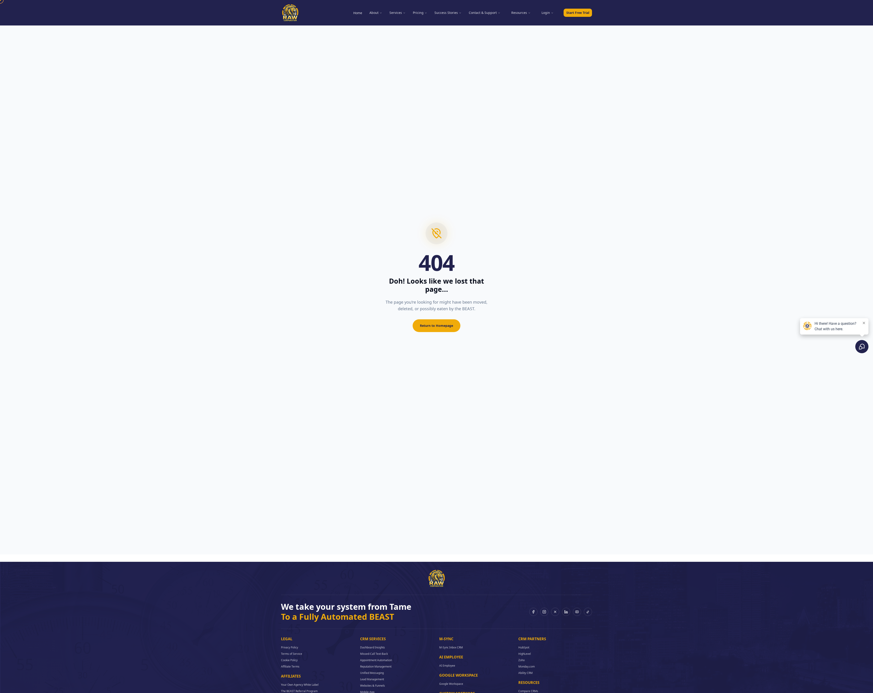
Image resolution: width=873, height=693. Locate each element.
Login (546, 12)
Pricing (418, 12)
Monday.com (526, 666)
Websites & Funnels (372, 686)
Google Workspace (451, 684)
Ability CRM (525, 673)
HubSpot (523, 647)
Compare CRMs (528, 691)
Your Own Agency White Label (300, 685)
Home (357, 13)
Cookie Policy (289, 660)
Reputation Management (375, 666)
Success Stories (446, 12)
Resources (519, 12)
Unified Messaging (372, 673)
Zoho (521, 660)
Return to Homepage (436, 325)
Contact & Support (483, 12)
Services (395, 12)
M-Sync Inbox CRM (451, 647)
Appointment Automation (376, 660)
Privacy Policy (289, 647)
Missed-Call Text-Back (374, 654)
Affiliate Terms (290, 666)
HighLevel (524, 654)
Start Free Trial (577, 12)
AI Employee (447, 666)
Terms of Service (291, 654)
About (374, 12)
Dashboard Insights (372, 647)
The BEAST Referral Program (299, 691)
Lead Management (372, 679)
